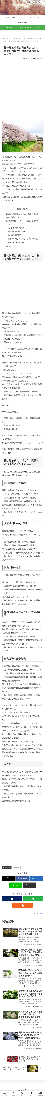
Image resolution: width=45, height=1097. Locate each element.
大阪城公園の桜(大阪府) (17, 231)
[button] (29, 885)
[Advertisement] (22, 92)
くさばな (8, 867)
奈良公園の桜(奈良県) (16, 242)
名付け (17, 867)
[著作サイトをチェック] (12, 898)
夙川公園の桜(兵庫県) (16, 228)
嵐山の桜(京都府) (14, 235)
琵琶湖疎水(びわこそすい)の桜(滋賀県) (23, 239)
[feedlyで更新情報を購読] (33, 898)
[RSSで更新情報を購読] (22, 905)
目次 (19, 209)
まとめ (8, 246)
